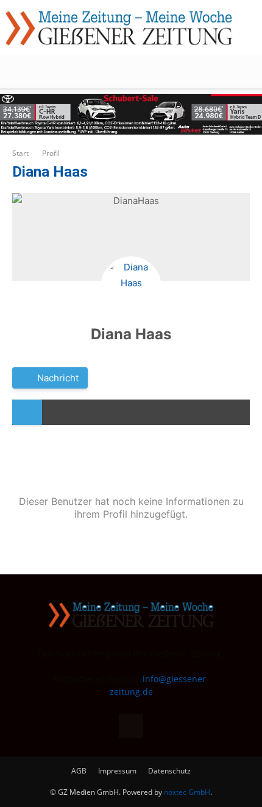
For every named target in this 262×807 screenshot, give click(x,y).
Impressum (117, 771)
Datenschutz (169, 771)
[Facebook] (131, 726)
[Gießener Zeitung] (119, 28)
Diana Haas (131, 334)
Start (20, 153)
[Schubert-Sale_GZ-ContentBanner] (131, 114)
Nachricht (57, 378)
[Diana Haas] (131, 286)
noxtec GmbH (187, 792)
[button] (20, 71)
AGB (79, 771)
